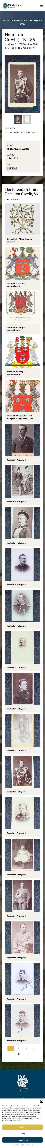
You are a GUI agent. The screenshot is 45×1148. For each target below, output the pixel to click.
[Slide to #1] (18, 119)
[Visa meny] (41, 5)
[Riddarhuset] (12, 5)
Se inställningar (22, 1140)
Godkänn (22, 1127)
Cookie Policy (16, 1145)
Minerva (6, 20)
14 (19, 1054)
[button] (41, 1101)
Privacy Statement (27, 1145)
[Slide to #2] (27, 119)
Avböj (22, 1133)
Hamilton (14, 34)
